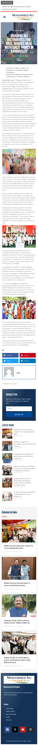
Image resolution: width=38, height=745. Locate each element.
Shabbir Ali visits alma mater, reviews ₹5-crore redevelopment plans (24, 432)
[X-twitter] (15, 729)
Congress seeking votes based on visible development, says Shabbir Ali (25, 494)
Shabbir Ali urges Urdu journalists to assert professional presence (25, 444)
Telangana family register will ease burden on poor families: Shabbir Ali (23, 456)
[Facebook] (7, 729)
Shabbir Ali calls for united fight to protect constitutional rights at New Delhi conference (24, 469)
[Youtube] (23, 729)
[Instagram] (30, 729)
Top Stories (19, 30)
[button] (4, 17)
